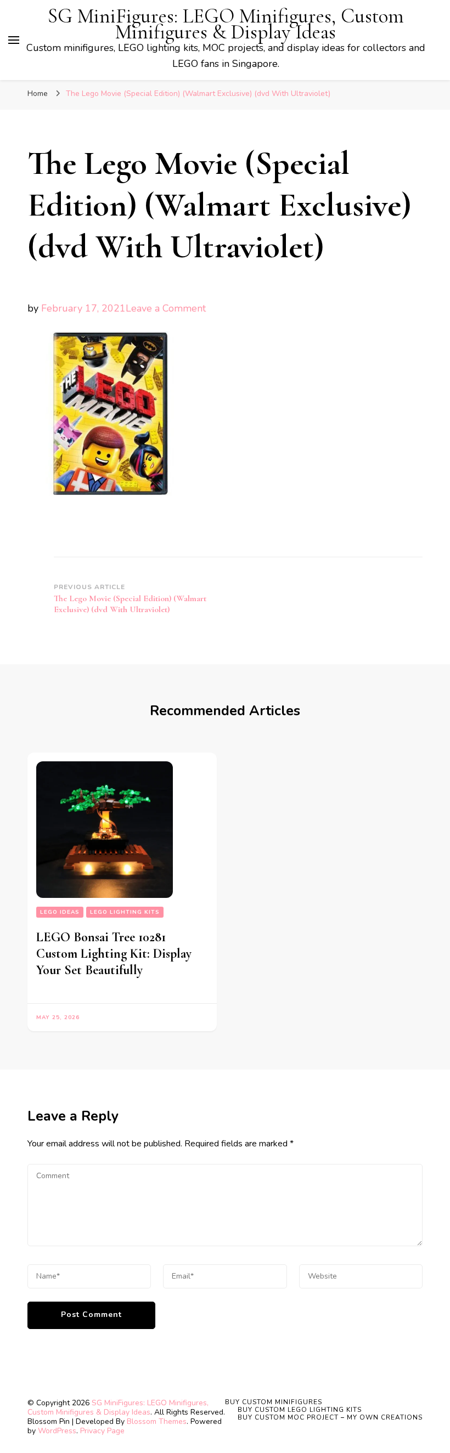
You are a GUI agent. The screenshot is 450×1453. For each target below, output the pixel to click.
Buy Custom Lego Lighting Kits (300, 1409)
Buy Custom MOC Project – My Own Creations (330, 1417)
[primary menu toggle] (13, 40)
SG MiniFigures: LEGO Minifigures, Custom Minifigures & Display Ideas (226, 24)
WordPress (57, 1431)
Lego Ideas (60, 912)
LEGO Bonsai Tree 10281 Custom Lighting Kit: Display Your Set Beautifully (114, 953)
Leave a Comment (166, 308)
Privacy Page (102, 1431)
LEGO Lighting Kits (125, 912)
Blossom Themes (157, 1421)
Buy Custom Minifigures (273, 1402)
